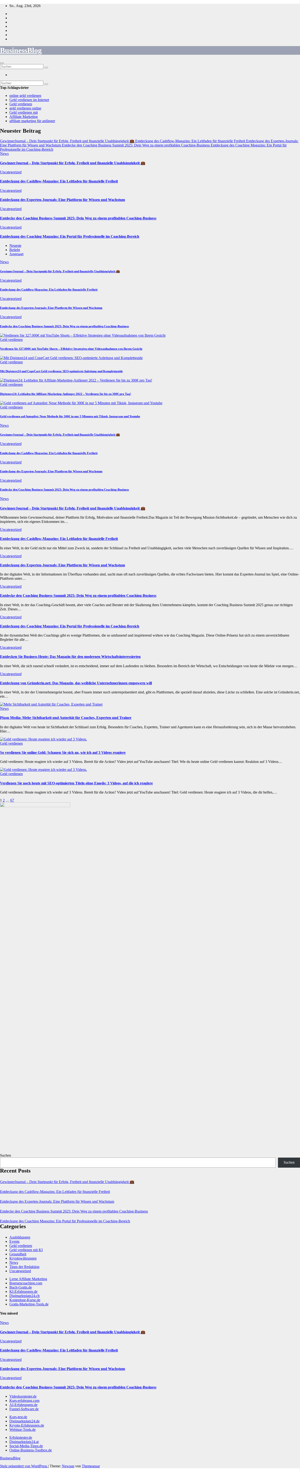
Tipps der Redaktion (24, 1267)
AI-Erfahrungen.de (23, 1405)
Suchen (5, 1155)
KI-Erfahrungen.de (23, 1291)
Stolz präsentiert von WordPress (24, 1466)
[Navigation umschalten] (2, 63)
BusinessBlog (21, 50)
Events (14, 1241)
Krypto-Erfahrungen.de (26, 1425)
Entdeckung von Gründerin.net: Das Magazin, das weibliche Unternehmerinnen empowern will (76, 683)
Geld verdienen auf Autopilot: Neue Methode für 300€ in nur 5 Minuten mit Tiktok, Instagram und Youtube (70, 416)
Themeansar (91, 1466)
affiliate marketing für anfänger (32, 121)
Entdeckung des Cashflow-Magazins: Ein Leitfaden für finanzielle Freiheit (59, 181)
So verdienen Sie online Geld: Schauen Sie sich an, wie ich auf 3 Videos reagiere (63, 752)
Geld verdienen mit (23, 112)
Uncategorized (11, 172)
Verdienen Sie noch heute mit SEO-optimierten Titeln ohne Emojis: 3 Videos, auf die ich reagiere (76, 783)
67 (12, 800)
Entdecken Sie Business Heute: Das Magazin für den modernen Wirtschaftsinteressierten (70, 657)
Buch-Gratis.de (20, 1287)
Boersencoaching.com (25, 1283)
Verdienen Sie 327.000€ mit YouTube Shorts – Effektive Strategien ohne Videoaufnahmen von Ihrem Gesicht (71, 348)
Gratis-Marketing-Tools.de (29, 1304)
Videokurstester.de (23, 1396)
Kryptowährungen (23, 1258)
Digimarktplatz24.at (24, 1442)
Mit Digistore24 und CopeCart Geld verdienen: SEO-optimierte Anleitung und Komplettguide (61, 371)
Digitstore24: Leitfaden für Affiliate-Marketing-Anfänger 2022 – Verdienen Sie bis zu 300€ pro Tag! (65, 394)
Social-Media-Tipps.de (26, 1446)
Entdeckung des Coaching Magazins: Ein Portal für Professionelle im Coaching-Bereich (69, 236)
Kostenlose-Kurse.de (24, 1300)
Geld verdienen (20, 104)
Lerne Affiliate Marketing (28, 1279)
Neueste (15, 246)
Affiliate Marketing (23, 117)
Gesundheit (17, 1254)
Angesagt (16, 254)
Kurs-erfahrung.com (24, 1401)
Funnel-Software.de (24, 1409)
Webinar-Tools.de (22, 1430)
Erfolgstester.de (20, 1437)
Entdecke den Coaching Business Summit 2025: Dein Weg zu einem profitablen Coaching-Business (78, 218)
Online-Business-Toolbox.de (30, 1450)
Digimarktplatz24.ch (24, 1296)
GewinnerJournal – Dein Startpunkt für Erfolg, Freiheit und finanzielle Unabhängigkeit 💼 (72, 163)
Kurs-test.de (18, 1417)
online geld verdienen (25, 96)
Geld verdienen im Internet (29, 100)
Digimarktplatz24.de (24, 1421)
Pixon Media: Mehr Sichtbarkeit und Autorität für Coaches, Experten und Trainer (65, 718)
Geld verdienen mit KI (26, 1250)
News (4, 154)
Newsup (68, 1466)
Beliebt (14, 250)
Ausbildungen (19, 1237)
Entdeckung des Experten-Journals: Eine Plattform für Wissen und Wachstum (62, 200)
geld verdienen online (25, 108)
